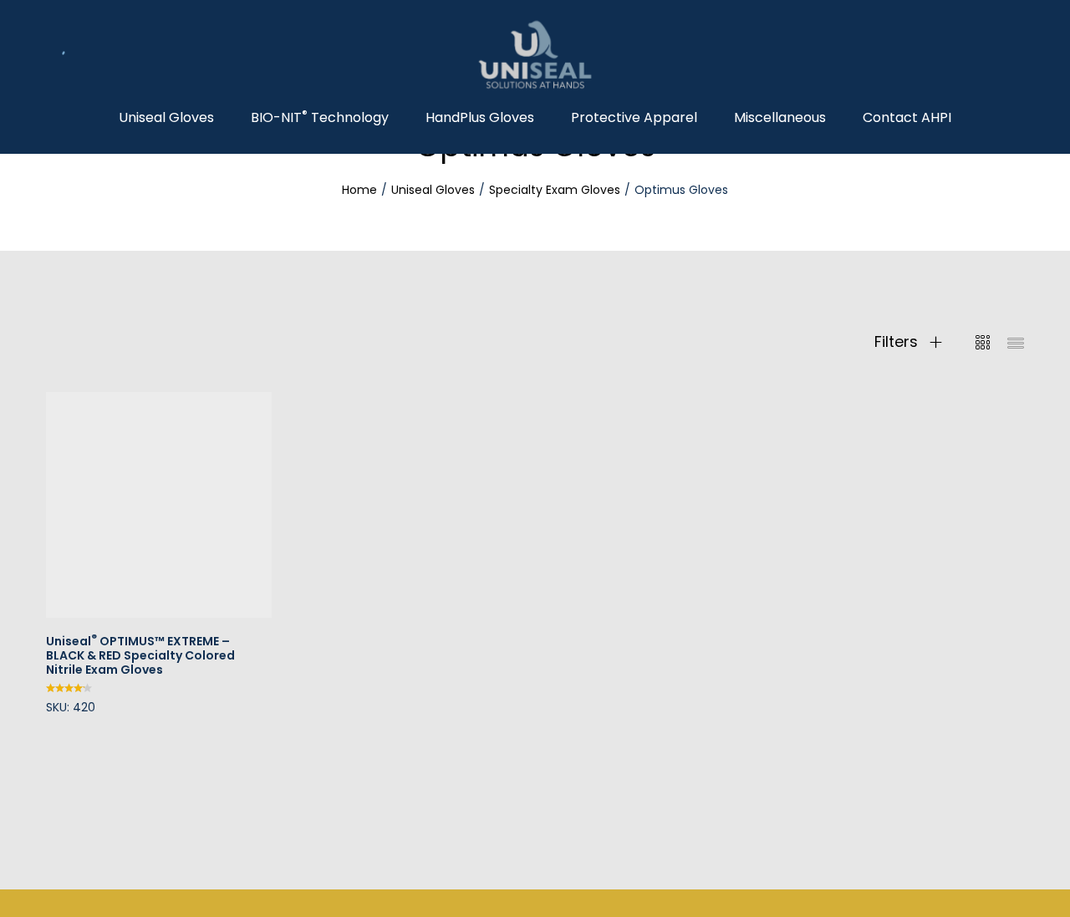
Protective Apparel (634, 118)
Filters (898, 341)
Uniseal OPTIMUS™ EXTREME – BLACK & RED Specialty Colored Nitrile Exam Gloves (140, 655)
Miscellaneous (780, 118)
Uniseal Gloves (166, 118)
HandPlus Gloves (479, 118)
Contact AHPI (907, 118)
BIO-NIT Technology (320, 118)
